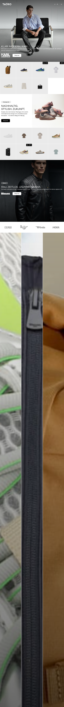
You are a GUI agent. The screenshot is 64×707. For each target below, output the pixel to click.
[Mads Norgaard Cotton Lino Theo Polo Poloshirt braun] (24, 136)
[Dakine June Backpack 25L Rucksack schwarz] (8, 152)
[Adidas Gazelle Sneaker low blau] (40, 70)
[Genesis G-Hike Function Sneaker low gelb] (56, 136)
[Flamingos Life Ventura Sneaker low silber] (8, 86)
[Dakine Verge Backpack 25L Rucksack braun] (8, 70)
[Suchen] (55, 4)
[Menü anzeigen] (61, 4)
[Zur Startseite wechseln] (6, 4)
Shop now (16, 56)
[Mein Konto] (57, 4)
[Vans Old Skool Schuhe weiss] (8, 136)
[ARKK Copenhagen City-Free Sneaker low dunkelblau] (24, 70)
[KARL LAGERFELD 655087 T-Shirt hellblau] (56, 152)
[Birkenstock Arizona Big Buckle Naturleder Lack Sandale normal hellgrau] (40, 152)
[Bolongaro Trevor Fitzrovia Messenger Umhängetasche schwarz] (40, 86)
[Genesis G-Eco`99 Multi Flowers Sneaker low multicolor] (24, 152)
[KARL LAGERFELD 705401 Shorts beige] (24, 86)
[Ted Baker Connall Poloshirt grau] (40, 136)
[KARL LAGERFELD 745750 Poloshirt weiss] (56, 70)
